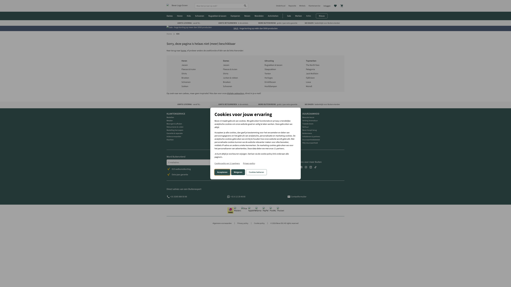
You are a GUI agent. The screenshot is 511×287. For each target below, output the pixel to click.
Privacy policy (249, 163)
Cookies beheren (256, 172)
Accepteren (222, 172)
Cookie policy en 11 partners (227, 163)
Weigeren (238, 172)
